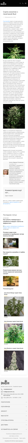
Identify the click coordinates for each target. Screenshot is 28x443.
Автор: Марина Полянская (16, 162)
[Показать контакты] (23, 3)
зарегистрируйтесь (14, 202)
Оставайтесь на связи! (9, 429)
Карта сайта (22, 438)
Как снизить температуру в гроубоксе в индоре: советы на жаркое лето (13, 221)
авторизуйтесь (6, 203)
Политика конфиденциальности (14, 433)
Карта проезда (6, 395)
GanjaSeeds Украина (17, 386)
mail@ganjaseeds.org (8, 391)
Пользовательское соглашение (10, 438)
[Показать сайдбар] (25, 3)
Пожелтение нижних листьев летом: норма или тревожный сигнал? (12, 272)
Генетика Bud (6, 21)
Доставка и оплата (14, 436)
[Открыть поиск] (20, 3)
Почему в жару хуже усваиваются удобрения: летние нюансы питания (13, 234)
